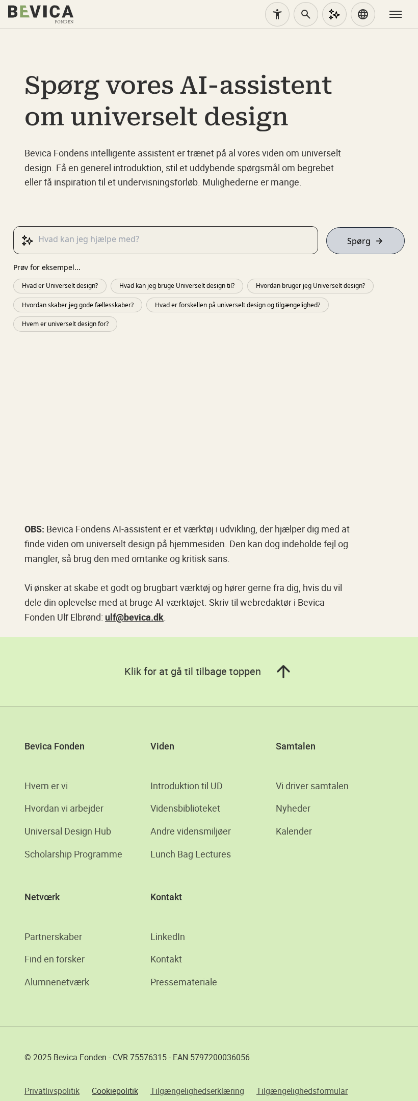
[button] (363, 14)
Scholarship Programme (73, 854)
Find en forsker (54, 959)
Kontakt (166, 959)
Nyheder (293, 808)
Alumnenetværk (56, 982)
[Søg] (306, 14)
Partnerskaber (53, 936)
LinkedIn (167, 936)
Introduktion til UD (186, 786)
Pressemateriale (183, 982)
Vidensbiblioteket (185, 808)
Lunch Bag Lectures (190, 854)
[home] (40, 14)
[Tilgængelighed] (277, 14)
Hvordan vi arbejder (63, 808)
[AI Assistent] (334, 14)
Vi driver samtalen (312, 786)
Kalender (294, 831)
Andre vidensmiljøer (190, 831)
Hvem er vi (46, 786)
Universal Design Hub (67, 831)
